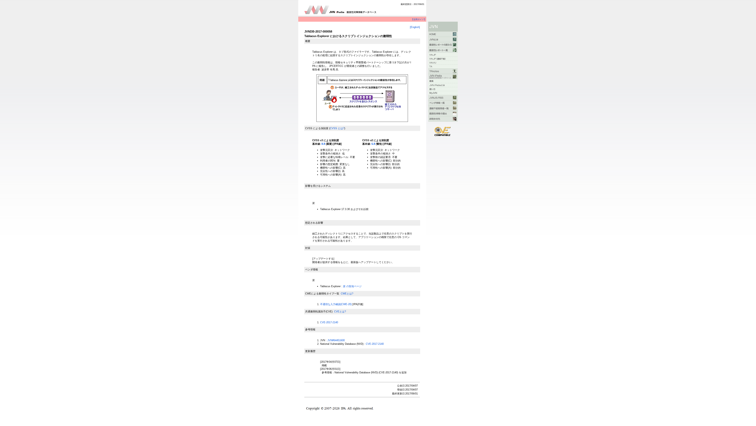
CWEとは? (347, 293)
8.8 (323, 143)
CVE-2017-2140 (329, 322)
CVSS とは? (337, 128)
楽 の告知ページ (352, 286)
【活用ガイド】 (418, 19)
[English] (415, 27)
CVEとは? (340, 311)
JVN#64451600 (336, 340)
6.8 (373, 143)
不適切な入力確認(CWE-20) (336, 304)
